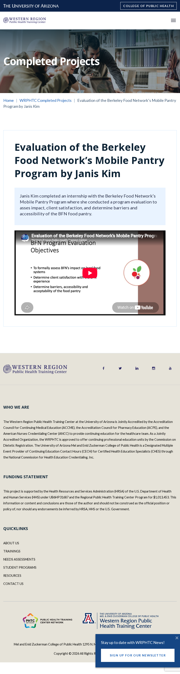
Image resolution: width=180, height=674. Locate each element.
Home (8, 100)
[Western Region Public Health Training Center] (24, 20)
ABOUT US (11, 543)
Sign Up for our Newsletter (138, 655)
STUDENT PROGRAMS (19, 567)
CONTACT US (13, 584)
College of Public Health (148, 6)
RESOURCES (12, 575)
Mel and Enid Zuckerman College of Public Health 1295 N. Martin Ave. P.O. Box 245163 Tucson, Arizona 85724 (90, 644)
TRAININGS (11, 551)
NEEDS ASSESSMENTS (19, 559)
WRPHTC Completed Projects (46, 100)
